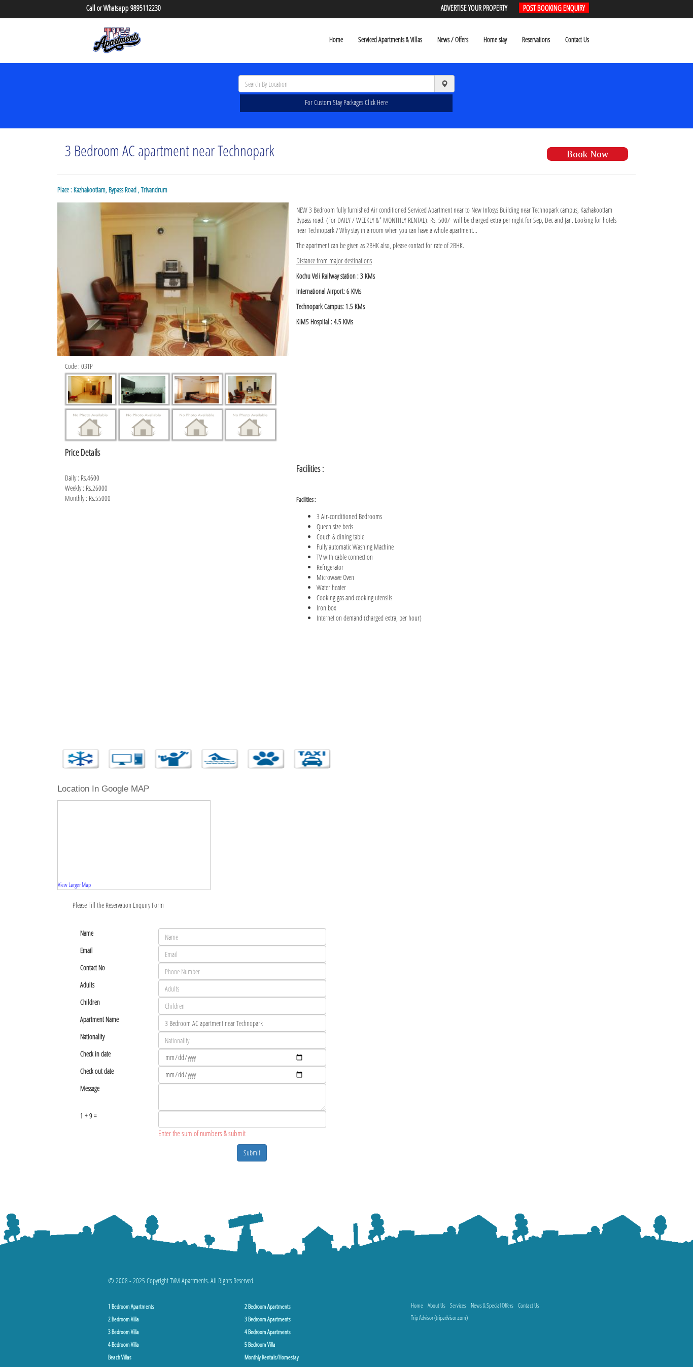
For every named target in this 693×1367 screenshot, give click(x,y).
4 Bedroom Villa (123, 1344)
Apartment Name (99, 1019)
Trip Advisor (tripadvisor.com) (439, 1317)
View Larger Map (74, 884)
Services (458, 1305)
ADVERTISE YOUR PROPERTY (474, 8)
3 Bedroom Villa (123, 1331)
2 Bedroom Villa (123, 1319)
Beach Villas (119, 1357)
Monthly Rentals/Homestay (272, 1357)
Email (86, 950)
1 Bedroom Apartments (131, 1306)
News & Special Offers (492, 1305)
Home (336, 39)
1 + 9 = (88, 1115)
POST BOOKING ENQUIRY (554, 8)
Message (89, 1088)
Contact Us (577, 39)
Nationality (92, 1036)
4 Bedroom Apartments (268, 1331)
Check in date (95, 1053)
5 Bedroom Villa (260, 1344)
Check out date (97, 1071)
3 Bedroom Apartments (268, 1319)
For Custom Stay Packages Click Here (346, 102)
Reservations (536, 39)
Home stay (495, 39)
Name (86, 933)
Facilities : (306, 499)
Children (90, 1002)
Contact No (92, 967)
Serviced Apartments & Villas (390, 39)
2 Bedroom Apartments (268, 1306)
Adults (87, 984)
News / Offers (452, 39)
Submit (252, 1152)
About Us (436, 1305)
